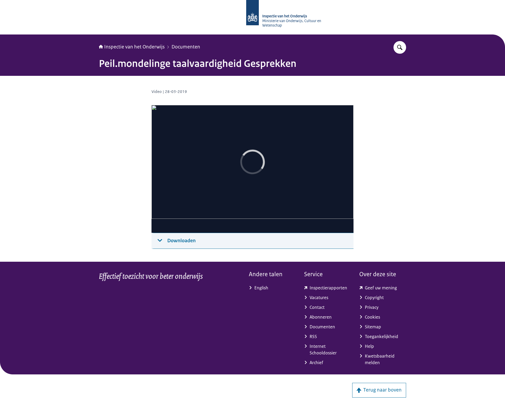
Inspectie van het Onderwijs (134, 47)
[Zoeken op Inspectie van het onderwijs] (399, 47)
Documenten (185, 47)
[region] (253, 169)
